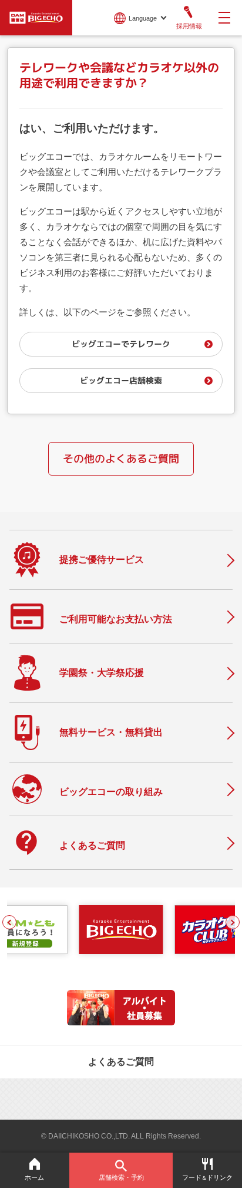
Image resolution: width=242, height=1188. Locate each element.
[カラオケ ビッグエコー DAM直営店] (121, 930)
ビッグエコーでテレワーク (121, 343)
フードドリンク (207, 1177)
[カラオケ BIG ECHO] (36, 16)
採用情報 (189, 25)
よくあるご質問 (121, 1062)
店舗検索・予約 (121, 1177)
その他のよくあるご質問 (121, 458)
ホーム (34, 1177)
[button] (9, 922)
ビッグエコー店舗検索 (121, 380)
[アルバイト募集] (121, 1022)
